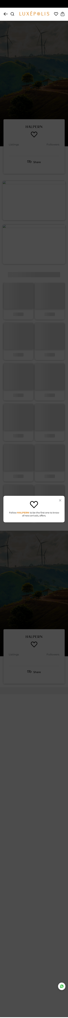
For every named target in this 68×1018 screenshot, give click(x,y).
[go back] (5, 14)
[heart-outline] (56, 14)
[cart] (63, 14)
